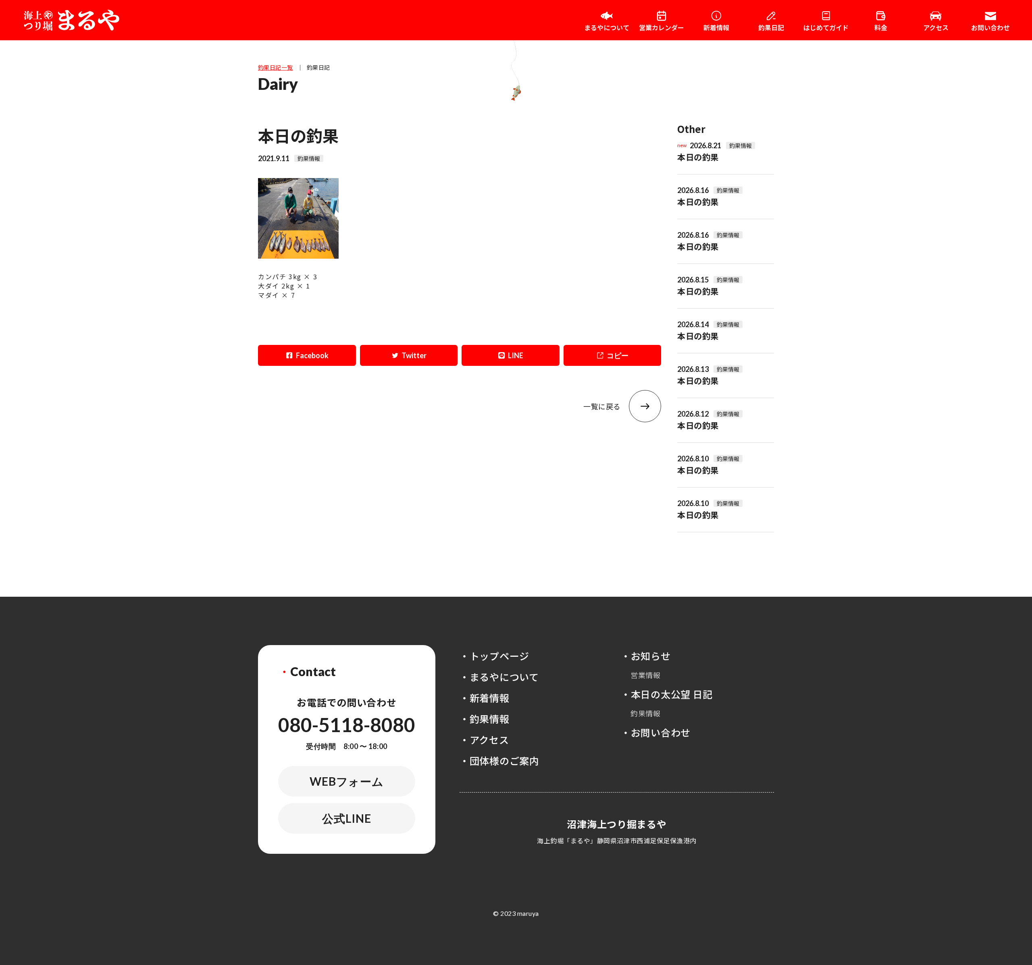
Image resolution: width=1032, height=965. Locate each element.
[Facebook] (307, 355)
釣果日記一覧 (275, 67)
